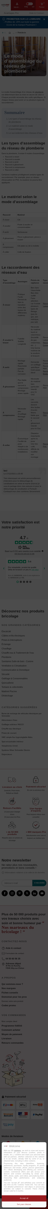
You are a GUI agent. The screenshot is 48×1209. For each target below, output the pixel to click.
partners (17, 1151)
